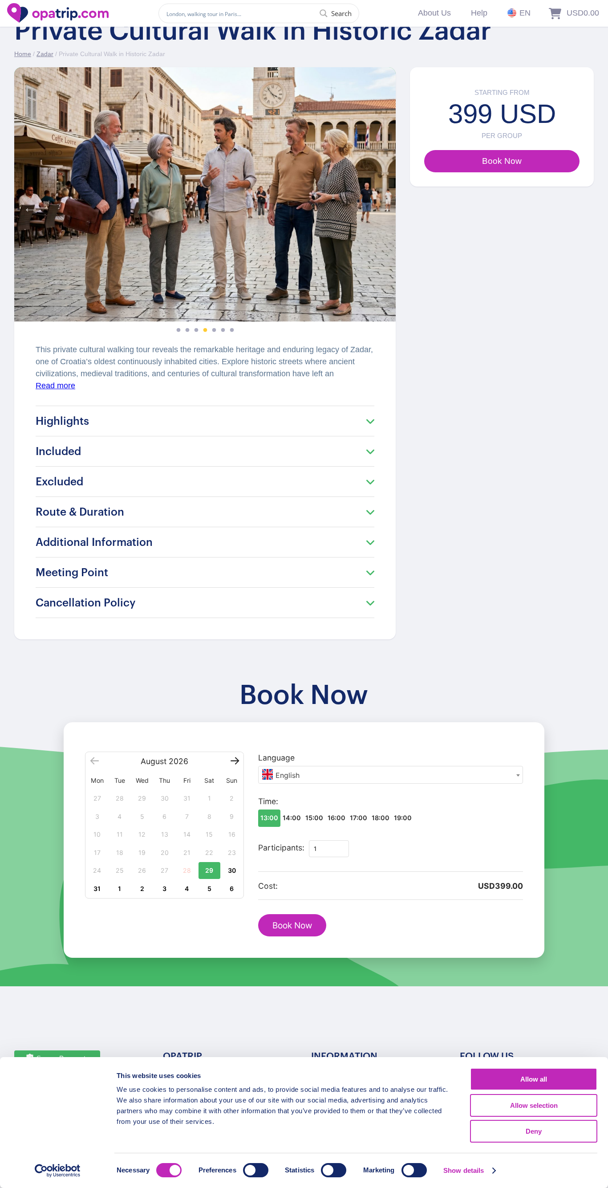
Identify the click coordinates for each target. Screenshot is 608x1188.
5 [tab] (214, 330)
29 (209, 870)
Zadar (44, 53)
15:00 (314, 818)
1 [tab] (178, 330)
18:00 (380, 818)
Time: (268, 801)
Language (276, 757)
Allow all (533, 1079)
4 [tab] (205, 330)
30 (232, 870)
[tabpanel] (205, 194)
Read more (55, 385)
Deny (534, 1131)
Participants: (281, 847)
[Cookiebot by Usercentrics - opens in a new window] (58, 1170)
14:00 (292, 818)
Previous (27, 205)
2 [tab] (187, 330)
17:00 (358, 818)
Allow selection (534, 1105)
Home (22, 53)
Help (479, 12)
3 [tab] (196, 330)
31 (97, 888)
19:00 (403, 818)
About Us (434, 12)
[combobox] (390, 775)
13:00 (269, 818)
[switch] (255, 1170)
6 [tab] (223, 330)
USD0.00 (583, 12)
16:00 (336, 818)
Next (382, 205)
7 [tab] (231, 330)
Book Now (292, 925)
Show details (463, 1170)
